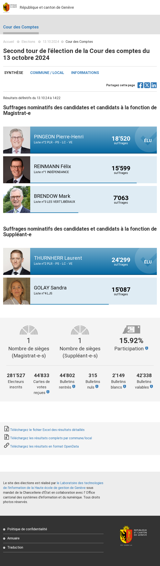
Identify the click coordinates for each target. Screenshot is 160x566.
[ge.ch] (11, 7)
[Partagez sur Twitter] (147, 86)
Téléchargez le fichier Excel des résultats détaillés (47, 430)
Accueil (8, 42)
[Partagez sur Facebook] (141, 86)
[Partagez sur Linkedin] (154, 86)
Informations (85, 72)
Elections (28, 42)
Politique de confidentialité (27, 529)
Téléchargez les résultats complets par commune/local (51, 438)
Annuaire (13, 538)
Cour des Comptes (21, 27)
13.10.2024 (51, 42)
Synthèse (13, 72)
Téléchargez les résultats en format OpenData (44, 446)
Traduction (15, 547)
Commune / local (47, 72)
